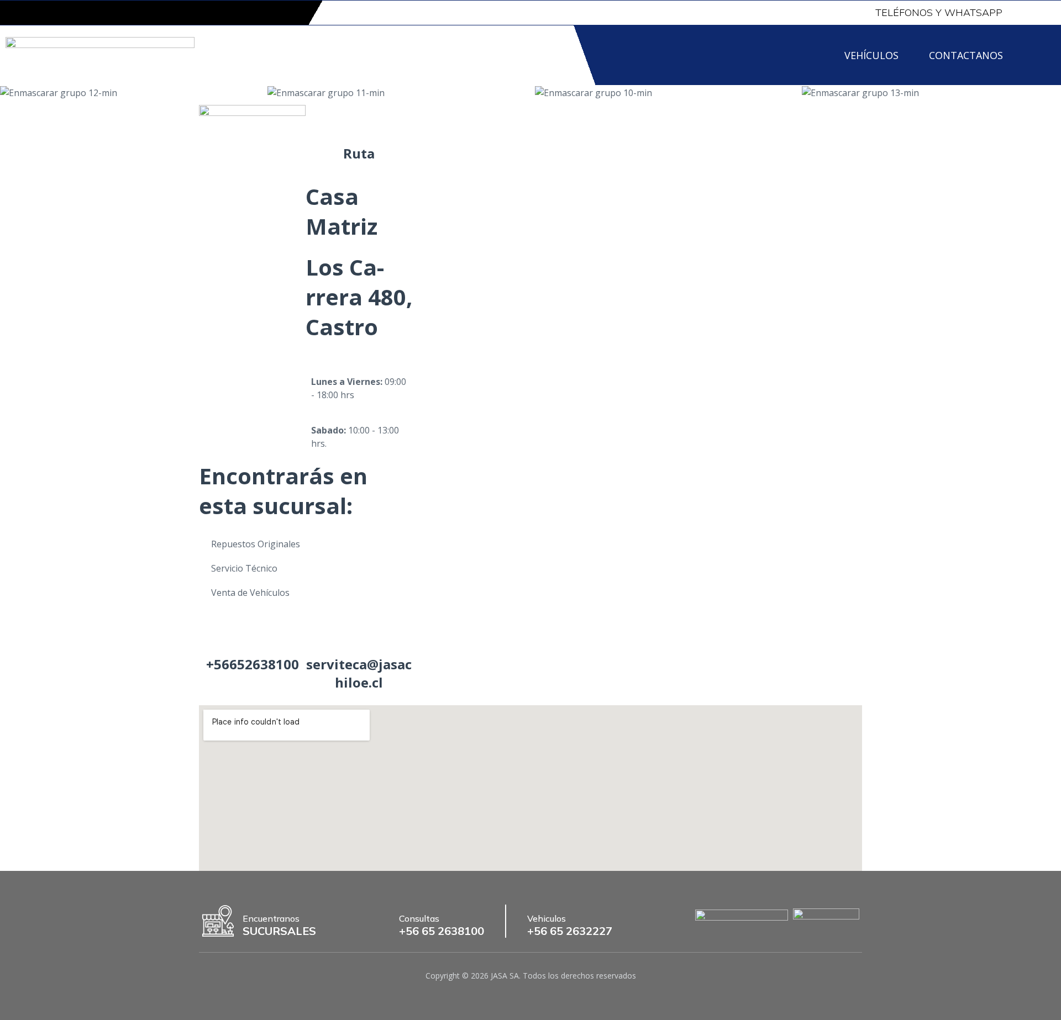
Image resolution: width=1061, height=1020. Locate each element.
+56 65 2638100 (441, 931)
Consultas (419, 918)
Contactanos (966, 55)
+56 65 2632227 (569, 931)
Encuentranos (271, 918)
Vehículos (871, 55)
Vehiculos (546, 918)
